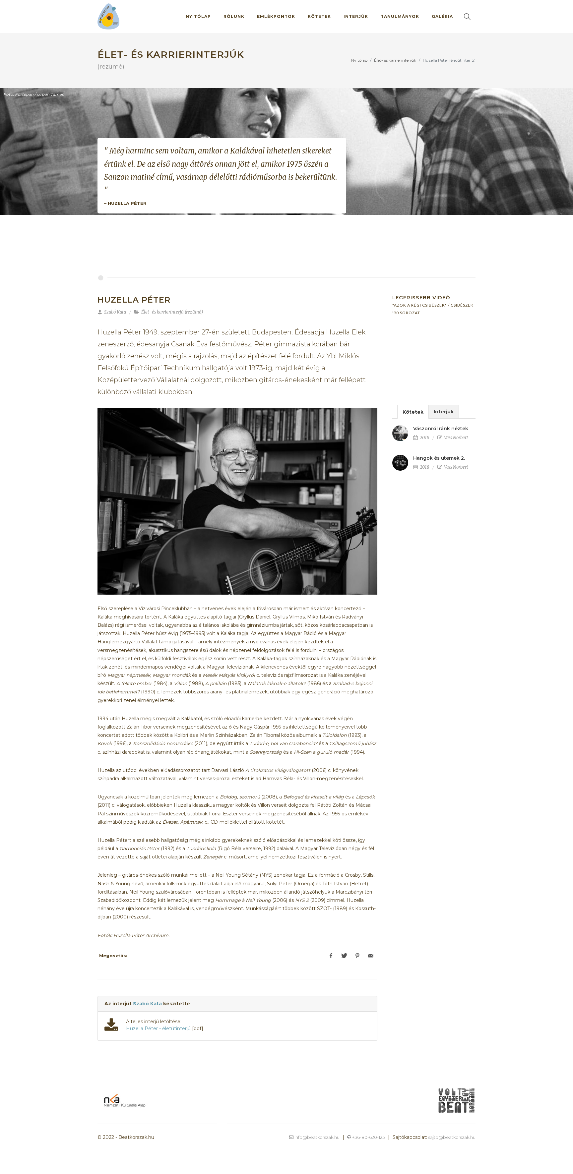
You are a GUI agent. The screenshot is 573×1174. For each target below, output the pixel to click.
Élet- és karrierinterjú (162, 312)
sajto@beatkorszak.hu (452, 1137)
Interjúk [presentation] (444, 412)
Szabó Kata (147, 1004)
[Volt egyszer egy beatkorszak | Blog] (456, 1100)
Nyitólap (359, 60)
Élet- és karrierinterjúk (395, 60)
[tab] (413, 411)
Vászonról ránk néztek (440, 429)
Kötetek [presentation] (413, 412)
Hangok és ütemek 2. (439, 458)
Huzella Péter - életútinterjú (158, 1028)
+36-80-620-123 (368, 1137)
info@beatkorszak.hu (316, 1137)
